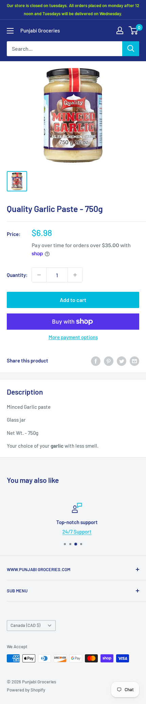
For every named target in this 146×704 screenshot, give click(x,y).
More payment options (73, 337)
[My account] (119, 30)
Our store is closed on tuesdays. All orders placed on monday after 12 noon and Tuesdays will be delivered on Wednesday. (73, 9)
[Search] (130, 48)
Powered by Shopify (26, 690)
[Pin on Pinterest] (108, 360)
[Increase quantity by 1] (75, 275)
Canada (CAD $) (25, 625)
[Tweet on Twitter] (121, 360)
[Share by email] (134, 360)
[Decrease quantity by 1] (39, 275)
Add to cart (73, 300)
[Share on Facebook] (96, 360)
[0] (133, 30)
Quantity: (17, 275)
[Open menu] (10, 30)
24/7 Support (73, 532)
